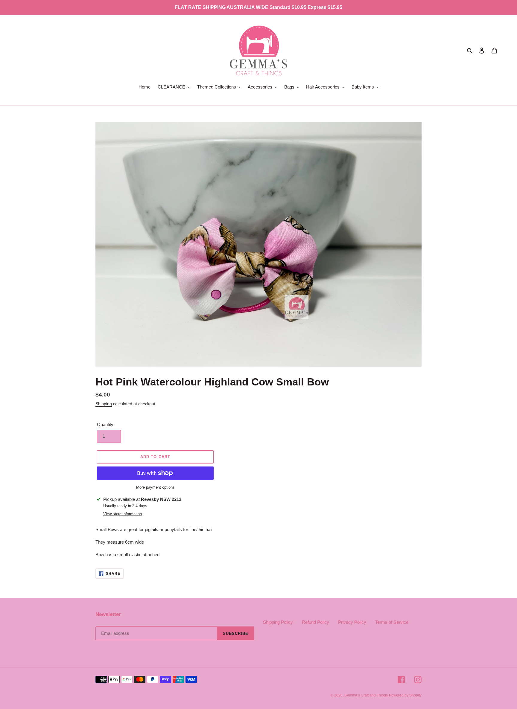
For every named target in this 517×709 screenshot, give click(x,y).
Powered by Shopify (405, 695)
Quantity (105, 424)
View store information (122, 514)
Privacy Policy (352, 622)
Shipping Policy (278, 622)
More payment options (155, 487)
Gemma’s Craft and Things (366, 695)
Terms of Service (391, 622)
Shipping (103, 403)
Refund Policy (315, 622)
